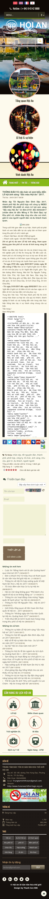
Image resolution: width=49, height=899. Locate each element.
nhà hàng (8, 852)
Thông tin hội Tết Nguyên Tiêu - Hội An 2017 (25, 602)
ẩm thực (33, 852)
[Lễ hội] (13, 706)
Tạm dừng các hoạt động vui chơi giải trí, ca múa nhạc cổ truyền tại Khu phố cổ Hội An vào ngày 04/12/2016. (23, 659)
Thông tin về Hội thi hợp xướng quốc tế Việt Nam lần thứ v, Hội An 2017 (23, 582)
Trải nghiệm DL (13, 731)
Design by (26, 888)
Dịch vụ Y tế (13, 750)
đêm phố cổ (33, 842)
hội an (8, 838)
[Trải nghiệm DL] (13, 724)
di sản (21, 852)
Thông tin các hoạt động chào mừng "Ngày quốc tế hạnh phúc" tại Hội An (23, 598)
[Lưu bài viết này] (43, 446)
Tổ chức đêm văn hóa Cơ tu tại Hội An (22, 586)
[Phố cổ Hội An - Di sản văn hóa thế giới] (24, 26)
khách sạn (33, 847)
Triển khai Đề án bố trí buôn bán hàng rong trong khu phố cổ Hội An (23, 620)
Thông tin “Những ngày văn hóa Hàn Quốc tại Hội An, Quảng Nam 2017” (22, 614)
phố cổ (20, 842)
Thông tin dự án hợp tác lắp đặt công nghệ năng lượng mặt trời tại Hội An (23, 676)
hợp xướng (21, 847)
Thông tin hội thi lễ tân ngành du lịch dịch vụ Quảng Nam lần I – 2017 (22, 652)
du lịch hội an (21, 838)
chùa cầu (8, 847)
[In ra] (43, 441)
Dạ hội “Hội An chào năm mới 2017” (21, 646)
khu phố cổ (8, 842)
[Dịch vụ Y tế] (13, 743)
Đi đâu (36, 731)
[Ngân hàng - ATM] (35, 743)
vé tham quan (33, 838)
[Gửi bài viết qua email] (38, 441)
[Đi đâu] (36, 724)
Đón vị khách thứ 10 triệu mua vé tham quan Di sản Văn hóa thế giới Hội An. (24, 577)
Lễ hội (13, 713)
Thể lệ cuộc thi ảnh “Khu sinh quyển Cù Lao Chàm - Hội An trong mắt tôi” (23, 682)
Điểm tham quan (35, 713)
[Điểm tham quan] (35, 706)
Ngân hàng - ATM (35, 750)
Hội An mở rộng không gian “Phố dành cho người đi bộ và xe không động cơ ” (23, 593)
